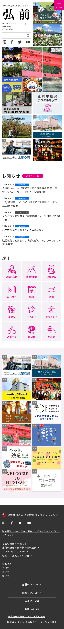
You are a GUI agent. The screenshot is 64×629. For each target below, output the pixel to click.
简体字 (6, 571)
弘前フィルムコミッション (17, 555)
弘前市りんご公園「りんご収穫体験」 (23, 230)
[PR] (17, 375)
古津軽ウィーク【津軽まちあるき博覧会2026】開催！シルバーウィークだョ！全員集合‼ (29, 189)
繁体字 (6, 575)
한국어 (6, 567)
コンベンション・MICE (15, 551)
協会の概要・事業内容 (14, 543)
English (6, 563)
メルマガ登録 (32, 601)
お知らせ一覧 (32, 175)
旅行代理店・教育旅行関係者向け (20, 547)
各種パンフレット (32, 584)
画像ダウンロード (32, 592)
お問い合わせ (32, 609)
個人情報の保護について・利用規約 (26, 616)
